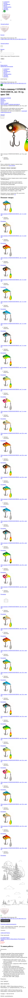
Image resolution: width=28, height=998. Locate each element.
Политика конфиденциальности (8, 924)
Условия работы (7, 7)
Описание (3, 168)
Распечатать (3, 949)
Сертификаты (6, 4)
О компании (6, 1)
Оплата (8, 168)
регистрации (12, 165)
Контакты (5, 9)
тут (15, 194)
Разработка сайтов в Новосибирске (9, 939)
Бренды (5, 5)
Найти (2, 58)
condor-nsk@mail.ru (5, 932)
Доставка (5, 8)
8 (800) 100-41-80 (5, 39)
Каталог (5, 3)
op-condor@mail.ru (5, 937)
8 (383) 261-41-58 (13, 39)
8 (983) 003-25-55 (22, 39)
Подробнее (3, 221)
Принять (3, 114)
